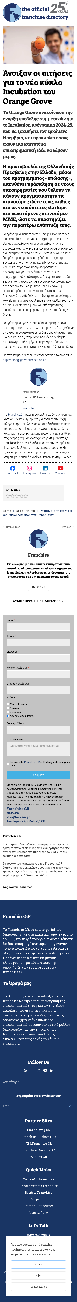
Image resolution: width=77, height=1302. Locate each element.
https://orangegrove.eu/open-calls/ (24, 360)
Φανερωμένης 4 (38, 1235)
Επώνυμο (13, 652)
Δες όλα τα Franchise (17, 887)
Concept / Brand (16, 723)
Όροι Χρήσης (38, 1213)
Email (11, 620)
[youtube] (45, 1072)
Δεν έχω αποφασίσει (22, 716)
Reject (38, 1275)
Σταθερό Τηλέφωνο (18, 683)
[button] (72, 13)
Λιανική (14, 708)
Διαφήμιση (38, 1199)
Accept (38, 1264)
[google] (25, 1072)
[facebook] (32, 1072)
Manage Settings (38, 1286)
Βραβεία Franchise (38, 1192)
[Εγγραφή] (70, 1106)
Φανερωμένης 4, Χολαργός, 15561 (26, 821)
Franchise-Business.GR (38, 1137)
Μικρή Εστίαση (18, 704)
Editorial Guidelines (38, 1206)
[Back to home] (35, 13)
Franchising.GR (38, 1130)
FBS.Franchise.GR (38, 1143)
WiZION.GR (38, 1157)
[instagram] (38, 1072)
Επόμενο (66, 527)
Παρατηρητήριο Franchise (38, 1186)
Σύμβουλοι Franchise (38, 1179)
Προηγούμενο (13, 527)
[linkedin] (51, 1072)
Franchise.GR (16, 414)
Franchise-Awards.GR (38, 1150)
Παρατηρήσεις (15, 739)
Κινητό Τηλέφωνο (18, 667)
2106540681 (13, 813)
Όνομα (11, 636)
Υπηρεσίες (16, 712)
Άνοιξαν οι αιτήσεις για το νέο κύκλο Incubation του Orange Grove (37, 87)
